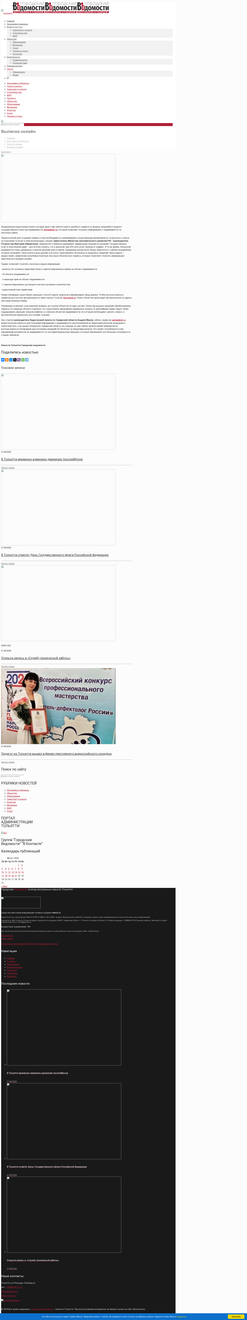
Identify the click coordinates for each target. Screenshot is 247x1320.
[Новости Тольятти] (55, 13)
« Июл (4, 886)
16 (22, 872)
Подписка (12, 970)
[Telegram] (27, 360)
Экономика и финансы (18, 83)
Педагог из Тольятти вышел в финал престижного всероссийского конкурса (56, 753)
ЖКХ (9, 95)
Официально (13, 964)
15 (19, 872)
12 (9, 872)
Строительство (14, 92)
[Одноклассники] (7, 360)
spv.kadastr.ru (50, 229)
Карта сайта (7, 938)
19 (9, 875)
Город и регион (14, 86)
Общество (12, 101)
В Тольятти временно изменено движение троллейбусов (42, 459)
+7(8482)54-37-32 (13, 1287)
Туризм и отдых (14, 116)
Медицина (12, 107)
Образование (13, 104)
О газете (11, 961)
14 (16, 872)
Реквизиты (12, 973)
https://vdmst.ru (8, 1295)
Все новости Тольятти (18, 141)
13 (13, 872)
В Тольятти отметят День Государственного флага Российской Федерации (54, 555)
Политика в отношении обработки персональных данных (29, 944)
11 (6, 872)
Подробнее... (182, 1317)
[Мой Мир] (11, 360)
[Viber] (19, 360)
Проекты (11, 98)
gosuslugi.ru (69, 297)
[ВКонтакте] (3, 360)
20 (13, 875)
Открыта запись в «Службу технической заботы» (36, 658)
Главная (11, 138)
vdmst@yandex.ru (9, 1291)
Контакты (12, 976)
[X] (15, 360)
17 (3, 875)
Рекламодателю (15, 967)
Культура (11, 110)
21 (16, 875)
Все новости (7, 935)
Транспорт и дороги (16, 89)
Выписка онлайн (15, 147)
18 (6, 875)
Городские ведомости (42, 1309)
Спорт (10, 113)
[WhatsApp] (23, 360)
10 (3, 872)
